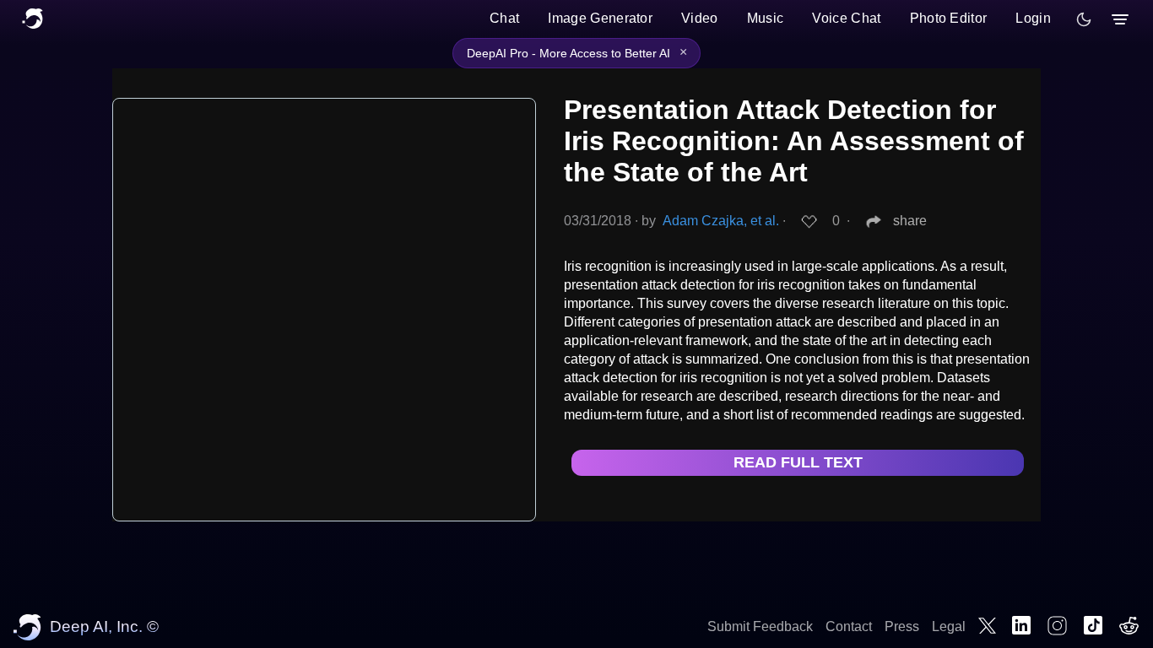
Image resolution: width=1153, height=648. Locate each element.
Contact (849, 626)
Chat (504, 18)
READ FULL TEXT (798, 462)
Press (902, 626)
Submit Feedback (760, 626)
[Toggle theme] (1083, 19)
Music (765, 18)
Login (1033, 18)
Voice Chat (846, 18)
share (910, 220)
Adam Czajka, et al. (721, 220)
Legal (949, 626)
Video (699, 18)
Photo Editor (949, 18)
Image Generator (600, 18)
